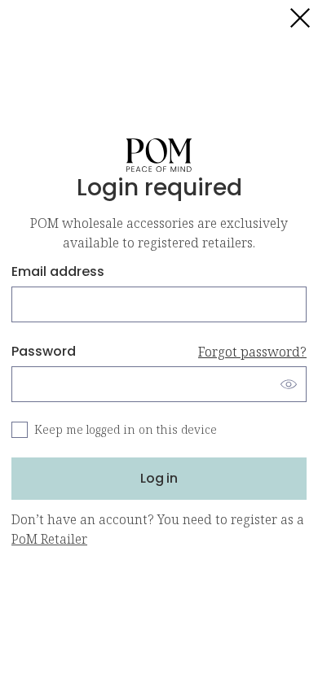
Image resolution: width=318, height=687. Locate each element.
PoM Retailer (49, 539)
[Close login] (300, 18)
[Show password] (289, 384)
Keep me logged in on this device (125, 429)
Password (159, 351)
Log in (159, 478)
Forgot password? (252, 352)
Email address (57, 271)
